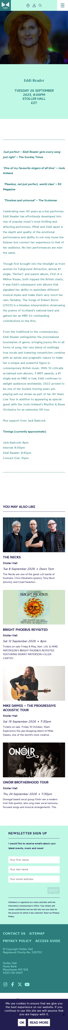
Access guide (47, 941)
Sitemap (37, 933)
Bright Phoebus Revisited (25, 630)
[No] (63, 1014)
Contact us (14, 933)
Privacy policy (17, 941)
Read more (39, 1022)
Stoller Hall (5, 5)
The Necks (12, 557)
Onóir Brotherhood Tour (25, 782)
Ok (22, 1022)
